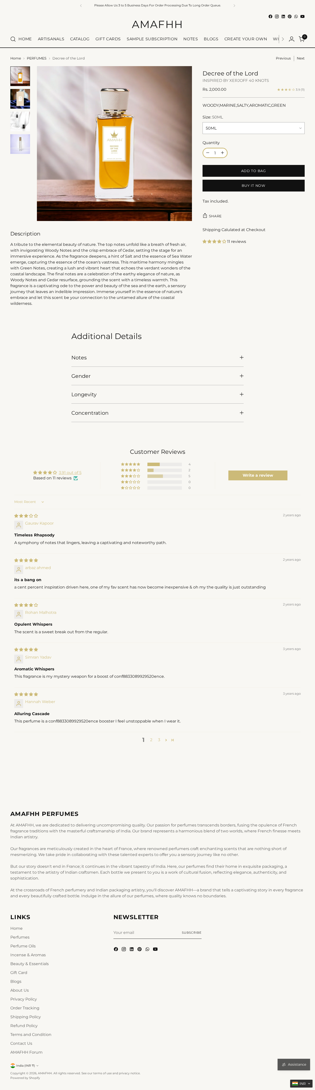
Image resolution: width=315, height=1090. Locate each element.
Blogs (15, 981)
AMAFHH (45, 1073)
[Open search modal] (13, 39)
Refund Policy (24, 1025)
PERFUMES (37, 58)
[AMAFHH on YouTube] (302, 16)
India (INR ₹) (25, 1065)
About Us (19, 990)
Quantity (211, 142)
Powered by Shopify (25, 1078)
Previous (283, 58)
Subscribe (192, 932)
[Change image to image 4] (20, 144)
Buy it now (254, 185)
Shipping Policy (25, 1017)
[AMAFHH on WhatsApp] (296, 16)
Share (215, 216)
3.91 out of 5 (70, 472)
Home (15, 58)
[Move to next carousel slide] (300, 783)
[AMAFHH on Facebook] (270, 16)
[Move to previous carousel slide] (289, 783)
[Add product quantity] (222, 152)
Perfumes (20, 937)
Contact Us (21, 1043)
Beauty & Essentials (29, 963)
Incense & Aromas (28, 955)
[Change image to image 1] (20, 76)
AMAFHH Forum (26, 1052)
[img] (26, 516)
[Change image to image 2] (20, 99)
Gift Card (18, 972)
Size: (213, 117)
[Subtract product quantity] (207, 152)
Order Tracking (24, 1008)
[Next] (282, 39)
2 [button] (151, 739)
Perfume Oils (23, 946)
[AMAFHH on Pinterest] (289, 16)
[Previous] (81, 5)
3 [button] (159, 739)
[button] (215, 241)
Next (301, 58)
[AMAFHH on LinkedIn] (283, 16)
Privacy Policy (23, 999)
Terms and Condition (30, 1034)
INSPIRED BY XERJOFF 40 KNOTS (236, 80)
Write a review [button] (258, 475)
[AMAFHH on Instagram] (277, 16)
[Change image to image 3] (20, 121)
